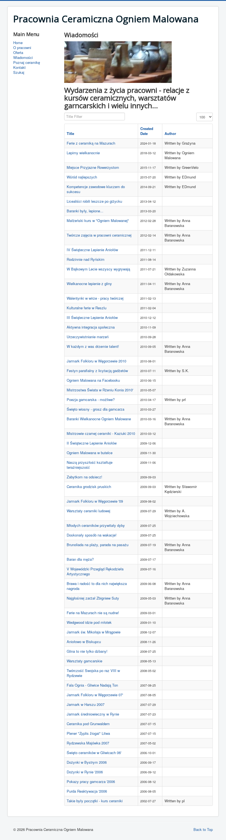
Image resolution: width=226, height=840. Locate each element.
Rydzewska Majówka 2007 (88, 743)
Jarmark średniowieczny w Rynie (93, 714)
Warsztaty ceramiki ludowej (88, 510)
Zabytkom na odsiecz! (84, 476)
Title (70, 133)
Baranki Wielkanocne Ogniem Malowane (99, 418)
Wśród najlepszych (82, 177)
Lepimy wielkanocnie (83, 152)
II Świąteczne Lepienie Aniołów (92, 443)
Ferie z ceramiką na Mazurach (91, 143)
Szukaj (18, 72)
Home (18, 42)
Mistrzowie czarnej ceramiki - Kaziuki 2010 (101, 433)
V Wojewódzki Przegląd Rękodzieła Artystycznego (95, 571)
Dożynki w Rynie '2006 (85, 771)
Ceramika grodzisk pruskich (89, 486)
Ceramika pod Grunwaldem (88, 723)
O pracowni (22, 47)
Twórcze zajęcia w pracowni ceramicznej (99, 235)
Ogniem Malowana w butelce (89, 452)
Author (170, 133)
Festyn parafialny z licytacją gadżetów (97, 370)
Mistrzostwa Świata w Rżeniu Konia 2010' (100, 389)
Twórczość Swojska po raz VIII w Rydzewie (93, 673)
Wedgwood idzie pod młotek (89, 622)
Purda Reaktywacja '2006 (87, 791)
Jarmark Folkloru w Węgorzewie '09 (95, 501)
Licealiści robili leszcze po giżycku (94, 201)
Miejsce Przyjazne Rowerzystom (93, 167)
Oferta (18, 52)
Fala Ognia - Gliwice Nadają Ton (92, 685)
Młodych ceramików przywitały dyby (96, 525)
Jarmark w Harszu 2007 (85, 704)
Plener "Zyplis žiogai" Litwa (88, 733)
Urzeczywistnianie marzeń (88, 336)
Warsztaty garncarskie (84, 660)
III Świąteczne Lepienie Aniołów (92, 317)
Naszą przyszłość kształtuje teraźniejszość (89, 465)
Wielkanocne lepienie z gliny (89, 283)
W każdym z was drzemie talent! (93, 346)
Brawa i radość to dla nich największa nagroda (97, 586)
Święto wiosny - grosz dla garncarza (95, 409)
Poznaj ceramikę (26, 62)
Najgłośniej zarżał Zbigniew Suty (93, 598)
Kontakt (19, 67)
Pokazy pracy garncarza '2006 (91, 781)
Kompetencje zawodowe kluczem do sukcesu (96, 189)
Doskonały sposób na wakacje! (92, 535)
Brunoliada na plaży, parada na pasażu (97, 544)
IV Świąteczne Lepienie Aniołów (92, 249)
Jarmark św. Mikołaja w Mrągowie (93, 632)
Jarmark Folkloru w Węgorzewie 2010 (96, 361)
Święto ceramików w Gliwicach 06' (94, 752)
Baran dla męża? (80, 559)
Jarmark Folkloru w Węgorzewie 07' (95, 694)
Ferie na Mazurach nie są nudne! (93, 612)
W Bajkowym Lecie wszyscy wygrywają (98, 269)
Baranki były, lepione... (85, 210)
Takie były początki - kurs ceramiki (95, 800)
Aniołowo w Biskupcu (84, 641)
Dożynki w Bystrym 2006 (87, 762)
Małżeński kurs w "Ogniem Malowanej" (98, 220)
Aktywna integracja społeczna (91, 327)
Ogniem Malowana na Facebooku (93, 380)
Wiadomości (23, 57)
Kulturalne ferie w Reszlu (86, 307)
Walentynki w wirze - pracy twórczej (95, 298)
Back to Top (203, 829)
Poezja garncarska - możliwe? (91, 399)
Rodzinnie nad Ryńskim (85, 259)
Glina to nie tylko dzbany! (87, 651)
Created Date (146, 131)
